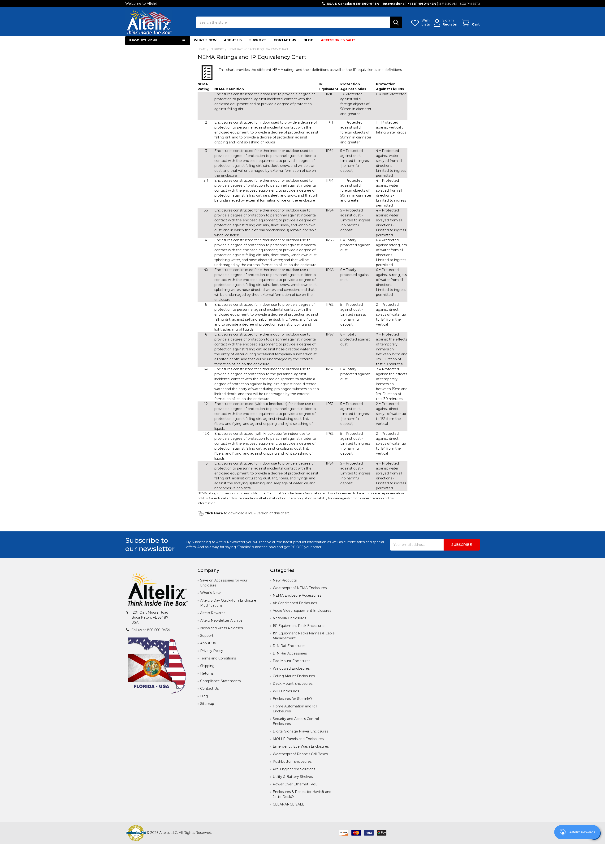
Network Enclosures (289, 618)
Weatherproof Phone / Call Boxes (300, 754)
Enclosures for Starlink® (292, 699)
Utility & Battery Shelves (293, 777)
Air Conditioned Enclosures (295, 603)
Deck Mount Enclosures (292, 683)
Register (450, 24)
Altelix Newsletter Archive (221, 620)
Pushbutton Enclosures (292, 761)
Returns (206, 673)
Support (257, 40)
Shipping (207, 666)
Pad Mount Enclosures (291, 661)
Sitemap (207, 704)
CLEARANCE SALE (288, 804)
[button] (158, 590)
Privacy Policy (211, 651)
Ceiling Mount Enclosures (294, 676)
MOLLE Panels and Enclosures (298, 739)
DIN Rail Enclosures (289, 646)
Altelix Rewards (212, 613)
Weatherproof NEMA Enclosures (300, 588)
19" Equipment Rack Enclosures (299, 626)
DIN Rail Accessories (290, 653)
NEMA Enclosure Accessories (297, 595)
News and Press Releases (221, 628)
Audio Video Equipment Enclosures (302, 610)
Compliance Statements (220, 681)
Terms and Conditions (218, 658)
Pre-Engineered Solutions (294, 769)
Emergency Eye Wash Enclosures (301, 746)
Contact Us (285, 40)
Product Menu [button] (143, 40)
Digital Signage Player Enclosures (300, 731)
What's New (205, 40)
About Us (233, 40)
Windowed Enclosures (291, 668)
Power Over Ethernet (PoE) (296, 784)
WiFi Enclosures (286, 691)
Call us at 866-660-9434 (150, 630)
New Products (285, 580)
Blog (308, 40)
